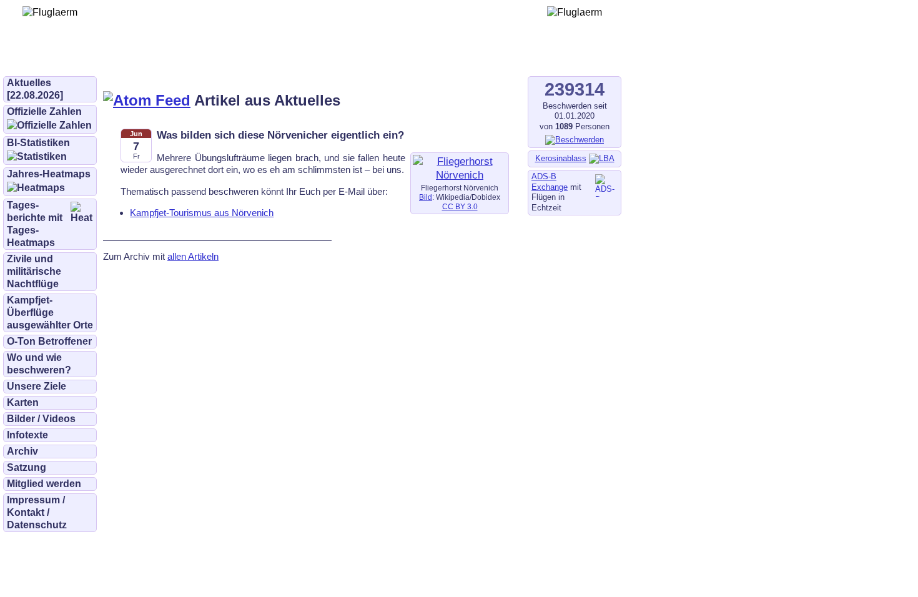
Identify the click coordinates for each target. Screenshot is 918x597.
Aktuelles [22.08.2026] (35, 89)
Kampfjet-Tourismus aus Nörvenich (202, 212)
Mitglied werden (44, 483)
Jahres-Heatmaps (49, 174)
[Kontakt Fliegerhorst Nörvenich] (459, 175)
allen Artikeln (193, 256)
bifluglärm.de (258, 57)
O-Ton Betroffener (49, 341)
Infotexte (27, 435)
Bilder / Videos (41, 418)
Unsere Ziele (36, 386)
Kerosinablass (560, 158)
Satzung (26, 467)
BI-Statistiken (38, 142)
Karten (23, 402)
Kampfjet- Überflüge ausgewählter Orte (50, 312)
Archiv (22, 451)
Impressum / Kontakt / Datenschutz (37, 512)
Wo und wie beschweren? (39, 363)
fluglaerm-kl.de (341, 57)
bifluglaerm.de (178, 57)
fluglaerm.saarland (436, 57)
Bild (425, 197)
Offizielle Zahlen (44, 111)
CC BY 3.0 (460, 206)
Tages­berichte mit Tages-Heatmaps (34, 224)
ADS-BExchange (549, 182)
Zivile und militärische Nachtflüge (34, 271)
